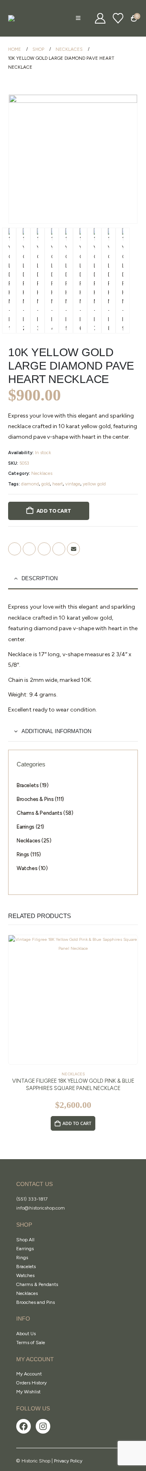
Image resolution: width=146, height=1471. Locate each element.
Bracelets (26, 1266)
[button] (78, 18)
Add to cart (53, 510)
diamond (30, 484)
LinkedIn (44, 548)
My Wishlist (28, 1392)
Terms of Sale (30, 1342)
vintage (72, 484)
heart (57, 484)
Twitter (29, 548)
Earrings (25, 1248)
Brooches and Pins (35, 1302)
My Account (29, 1374)
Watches (25, 1275)
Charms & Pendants (37, 1284)
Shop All (25, 1240)
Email (73, 548)
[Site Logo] (28, 18)
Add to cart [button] (76, 1123)
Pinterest (58, 548)
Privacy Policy (68, 1461)
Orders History (31, 1383)
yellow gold (94, 484)
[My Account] (100, 18)
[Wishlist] (118, 18)
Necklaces (41, 473)
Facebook (14, 548)
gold (45, 484)
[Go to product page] (73, 999)
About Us (26, 1333)
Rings (22, 1257)
